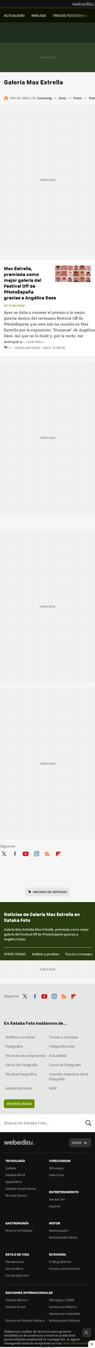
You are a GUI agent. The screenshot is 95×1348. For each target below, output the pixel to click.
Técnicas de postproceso (25, 1055)
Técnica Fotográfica (21, 1074)
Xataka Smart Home (20, 1188)
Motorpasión (58, 1230)
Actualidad (14, 305)
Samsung (44, 98)
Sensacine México (63, 1306)
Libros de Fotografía (21, 1064)
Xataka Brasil (15, 1306)
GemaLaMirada (27, 347)
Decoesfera (14, 1268)
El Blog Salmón (60, 1261)
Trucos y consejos (78, 954)
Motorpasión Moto (63, 1237)
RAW (53, 1088)
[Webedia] (83, 4)
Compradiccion (17, 1275)
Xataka (10, 1168)
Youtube (25, 853)
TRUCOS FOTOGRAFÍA (70, 15)
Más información (76, 1343)
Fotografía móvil (62, 1046)
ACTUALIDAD (14, 15)
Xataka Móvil (15, 1174)
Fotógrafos (14, 1046)
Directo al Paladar (19, 1230)
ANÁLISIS (38, 15)
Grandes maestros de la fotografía (68, 1076)
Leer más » (35, 341)
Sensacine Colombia (64, 1313)
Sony (62, 98)
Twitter (4, 853)
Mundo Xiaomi (16, 1195)
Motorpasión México (64, 1320)
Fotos (77, 98)
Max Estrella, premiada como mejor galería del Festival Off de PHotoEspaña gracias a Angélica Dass (30, 283)
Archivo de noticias (50, 891)
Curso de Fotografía (65, 1064)
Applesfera (13, 1181)
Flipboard (58, 853)
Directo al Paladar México (25, 1320)
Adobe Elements (18, 1088)
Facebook (15, 853)
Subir (76, 1142)
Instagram (36, 853)
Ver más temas (19, 1103)
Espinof (54, 1206)
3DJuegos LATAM (61, 1300)
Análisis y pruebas (45, 954)
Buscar (88, 1123)
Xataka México (16, 1300)
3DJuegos (56, 1168)
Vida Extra (56, 1174)
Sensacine (57, 1199)
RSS (47, 853)
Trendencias (14, 1261)
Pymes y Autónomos (64, 1268)
